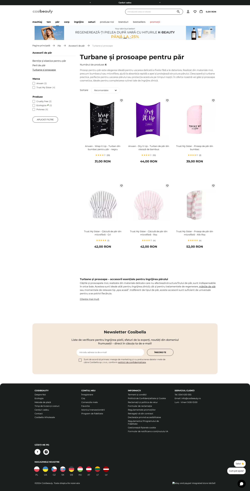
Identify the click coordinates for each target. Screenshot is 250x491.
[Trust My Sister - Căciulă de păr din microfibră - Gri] (103, 205)
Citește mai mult (89, 299)
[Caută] (178, 12)
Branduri (123, 22)
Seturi (91, 22)
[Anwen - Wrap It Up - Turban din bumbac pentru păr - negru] (103, 120)
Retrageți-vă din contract (140, 413)
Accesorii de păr (77, 45)
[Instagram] (46, 452)
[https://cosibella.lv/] (106, 469)
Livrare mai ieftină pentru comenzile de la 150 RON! (125, 3)
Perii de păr (38, 65)
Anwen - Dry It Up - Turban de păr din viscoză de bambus (148, 148)
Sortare (84, 90)
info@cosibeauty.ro (191, 398)
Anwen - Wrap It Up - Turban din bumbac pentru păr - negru (102, 148)
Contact (39, 413)
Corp (66, 22)
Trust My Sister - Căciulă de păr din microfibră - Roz (148, 233)
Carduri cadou (42, 409)
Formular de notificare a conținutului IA (148, 431)
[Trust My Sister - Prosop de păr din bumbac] (194, 120)
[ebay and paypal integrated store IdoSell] (193, 483)
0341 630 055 (184, 394)
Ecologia (39, 398)
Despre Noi (40, 394)
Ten (49, 22)
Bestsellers (139, 22)
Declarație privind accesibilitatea (144, 417)
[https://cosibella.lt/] (97, 469)
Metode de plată (43, 402)
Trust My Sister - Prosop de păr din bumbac (194, 148)
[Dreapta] (160, 2)
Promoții (155, 22)
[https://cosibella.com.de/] (89, 469)
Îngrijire (79, 22)
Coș (83, 398)
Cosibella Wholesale (45, 417)
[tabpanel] (125, 33)
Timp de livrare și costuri (47, 406)
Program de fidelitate (92, 413)
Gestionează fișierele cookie (142, 427)
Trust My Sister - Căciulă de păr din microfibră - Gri (102, 233)
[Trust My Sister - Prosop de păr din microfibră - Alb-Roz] (194, 205)
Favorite (85, 406)
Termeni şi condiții (137, 394)
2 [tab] (124, 38)
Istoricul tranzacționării (93, 409)
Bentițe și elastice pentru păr (49, 60)
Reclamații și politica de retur (143, 402)
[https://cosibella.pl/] (37, 469)
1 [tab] (119, 38)
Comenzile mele (89, 402)
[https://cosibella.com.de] (71, 469)
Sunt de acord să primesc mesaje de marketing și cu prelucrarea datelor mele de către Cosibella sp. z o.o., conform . (124, 361)
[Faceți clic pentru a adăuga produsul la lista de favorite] (121, 100)
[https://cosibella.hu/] (80, 469)
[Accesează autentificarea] (188, 12)
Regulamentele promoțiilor (142, 409)
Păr (57, 22)
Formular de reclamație (140, 406)
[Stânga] (90, 2)
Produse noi (107, 22)
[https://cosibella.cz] (54, 469)
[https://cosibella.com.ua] (45, 469)
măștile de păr (207, 286)
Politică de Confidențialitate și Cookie (147, 398)
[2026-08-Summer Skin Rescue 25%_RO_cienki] (125, 33)
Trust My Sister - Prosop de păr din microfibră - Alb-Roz (194, 233)
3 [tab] (128, 38)
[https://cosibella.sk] (63, 469)
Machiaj (37, 22)
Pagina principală (41, 45)
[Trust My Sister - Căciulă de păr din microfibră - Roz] (148, 205)
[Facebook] (37, 452)
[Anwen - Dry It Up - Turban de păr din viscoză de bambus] (148, 120)
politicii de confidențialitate (132, 362)
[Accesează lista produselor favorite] (195, 12)
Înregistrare (87, 394)
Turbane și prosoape (44, 69)
